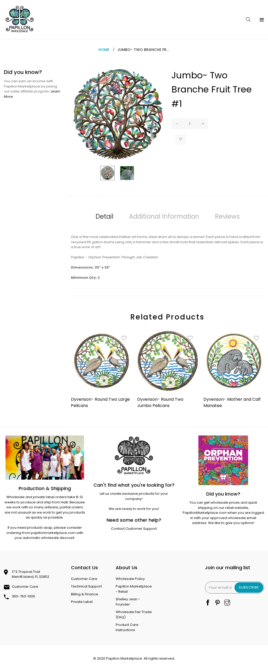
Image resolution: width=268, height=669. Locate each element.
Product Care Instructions (127, 627)
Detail (104, 216)
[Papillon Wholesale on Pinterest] (217, 603)
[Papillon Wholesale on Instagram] (227, 603)
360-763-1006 (23, 596)
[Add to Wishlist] (180, 139)
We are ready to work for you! (134, 508)
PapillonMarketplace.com (205, 512)
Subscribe (249, 587)
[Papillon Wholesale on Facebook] (208, 603)
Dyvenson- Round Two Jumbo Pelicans (160, 402)
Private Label (82, 601)
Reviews (227, 216)
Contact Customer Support (134, 528)
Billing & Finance (84, 594)
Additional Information (164, 216)
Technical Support (86, 586)
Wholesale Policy (130, 578)
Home (103, 49)
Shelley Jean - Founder (128, 602)
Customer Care (25, 586)
